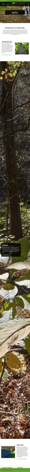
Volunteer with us (6, 254)
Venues (19, 4)
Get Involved (23, 4)
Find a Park (8, 4)
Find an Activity (13, 4)
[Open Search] (28, 3)
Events (17, 4)
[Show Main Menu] (28, 4)
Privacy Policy (10, 470)
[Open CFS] (17, 3)
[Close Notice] (29, 469)
